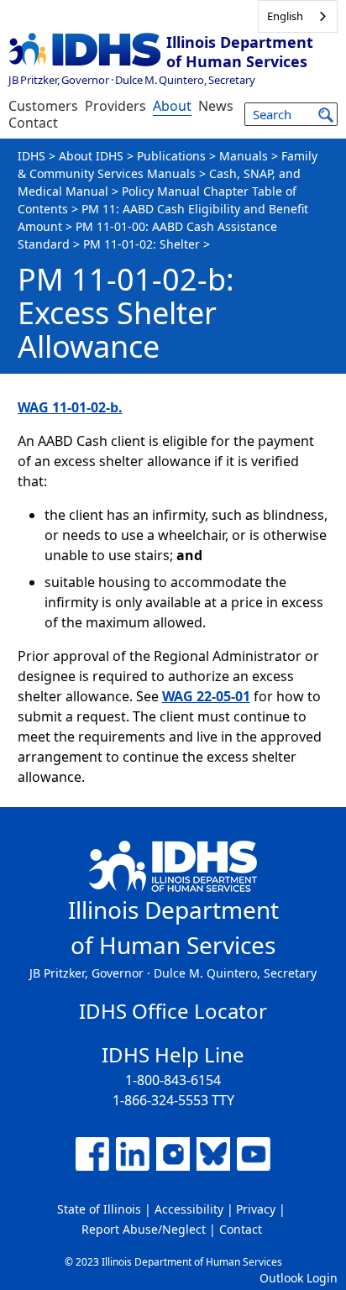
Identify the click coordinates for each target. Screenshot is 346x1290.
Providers (115, 106)
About (172, 106)
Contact (33, 122)
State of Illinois (99, 1209)
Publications (171, 156)
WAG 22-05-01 (206, 696)
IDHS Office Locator (173, 1011)
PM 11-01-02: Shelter (141, 244)
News (215, 106)
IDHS (31, 156)
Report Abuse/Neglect (143, 1229)
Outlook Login (299, 1278)
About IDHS (91, 156)
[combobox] (298, 16)
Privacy (255, 1209)
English (285, 16)
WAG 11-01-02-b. (70, 407)
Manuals (243, 156)
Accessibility (189, 1209)
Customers (43, 106)
